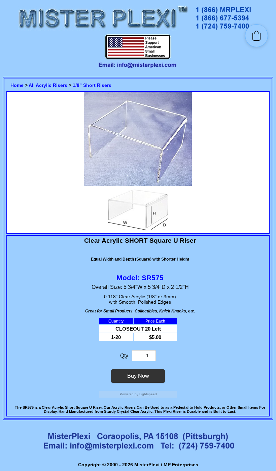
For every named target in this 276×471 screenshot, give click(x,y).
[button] (256, 35)
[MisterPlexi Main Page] (103, 30)
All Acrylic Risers (48, 85)
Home (17, 85)
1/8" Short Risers (92, 85)
